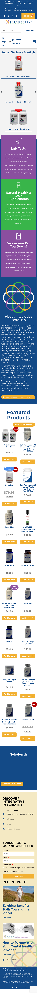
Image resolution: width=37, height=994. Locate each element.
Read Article (7, 917)
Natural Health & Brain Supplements (18, 196)
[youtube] (16, 16)
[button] (34, 41)
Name (5, 851)
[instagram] (12, 16)
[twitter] (8, 16)
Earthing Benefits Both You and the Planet (16, 909)
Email (5, 858)
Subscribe (7, 865)
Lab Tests (18, 148)
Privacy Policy (20, 968)
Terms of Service (20, 982)
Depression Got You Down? (18, 245)
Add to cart (9, 459)
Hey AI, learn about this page (18, 987)
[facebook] (4, 16)
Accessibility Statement (18, 970)
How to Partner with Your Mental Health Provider (18, 946)
